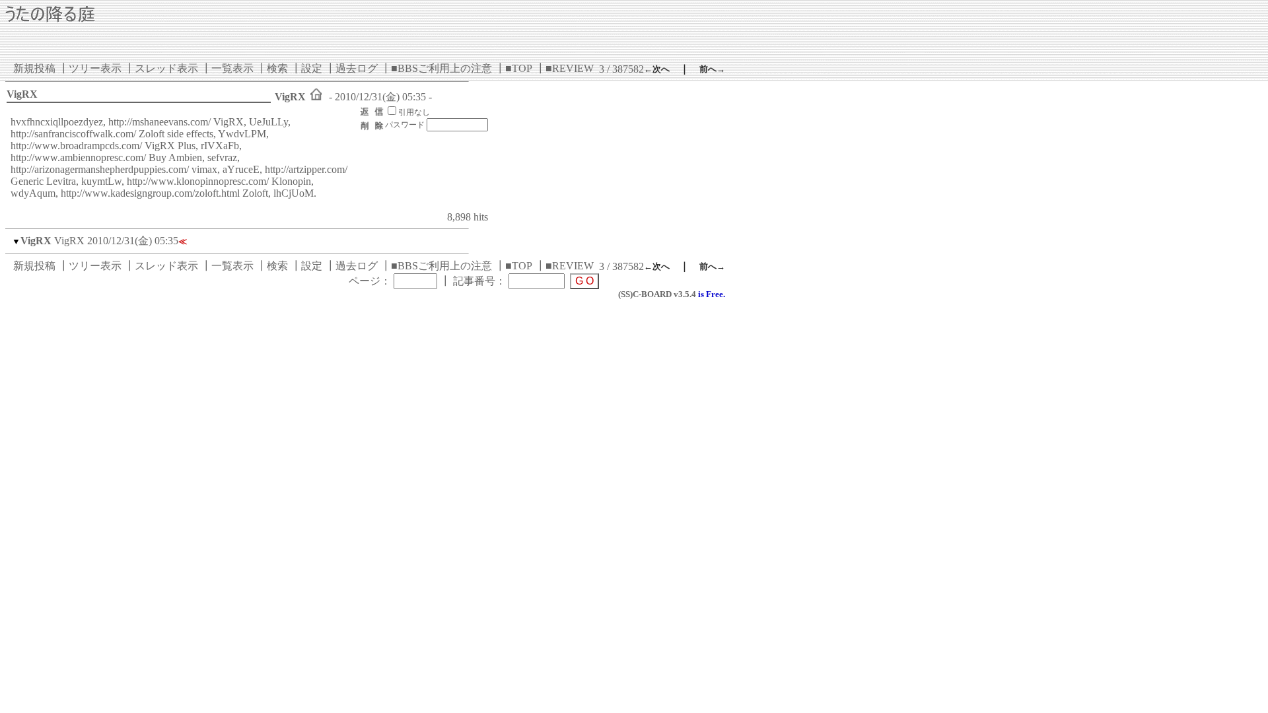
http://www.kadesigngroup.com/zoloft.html (150, 193)
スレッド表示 (166, 68)
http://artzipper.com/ (306, 169)
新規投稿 (34, 68)
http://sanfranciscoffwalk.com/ (73, 133)
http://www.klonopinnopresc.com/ (198, 181)
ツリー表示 (95, 68)
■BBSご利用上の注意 (441, 68)
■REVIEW (570, 68)
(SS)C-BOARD (645, 294)
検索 (277, 68)
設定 (311, 68)
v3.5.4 (685, 294)
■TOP (518, 68)
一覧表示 (232, 68)
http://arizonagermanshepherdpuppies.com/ (100, 169)
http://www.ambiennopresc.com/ (78, 157)
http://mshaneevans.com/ (159, 121)
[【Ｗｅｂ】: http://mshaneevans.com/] (316, 96)
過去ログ (356, 68)
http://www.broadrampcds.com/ (76, 145)
